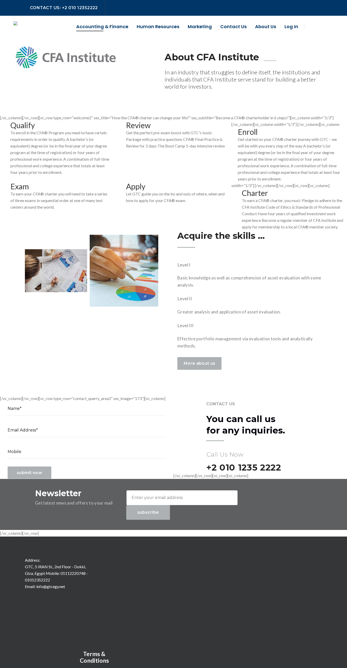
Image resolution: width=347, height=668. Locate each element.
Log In (291, 26)
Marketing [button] (200, 26)
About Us (265, 26)
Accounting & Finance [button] (102, 26)
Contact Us (233, 26)
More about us (199, 363)
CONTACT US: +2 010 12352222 (64, 7)
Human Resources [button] (158, 26)
